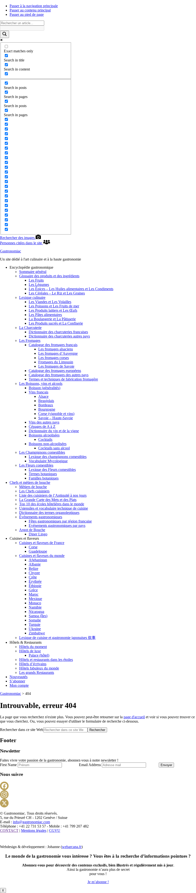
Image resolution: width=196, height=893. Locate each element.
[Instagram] (98, 794)
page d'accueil (134, 717)
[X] (98, 803)
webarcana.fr (72, 847)
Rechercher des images (18, 238)
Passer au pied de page (27, 14)
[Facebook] (98, 786)
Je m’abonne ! (98, 882)
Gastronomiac (10, 251)
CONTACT (9, 830)
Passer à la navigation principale (34, 6)
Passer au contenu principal (30, 10)
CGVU (54, 830)
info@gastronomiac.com (31, 822)
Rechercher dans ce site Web (21, 730)
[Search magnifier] (4, 34)
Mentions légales (33, 830)
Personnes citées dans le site (21, 243)
